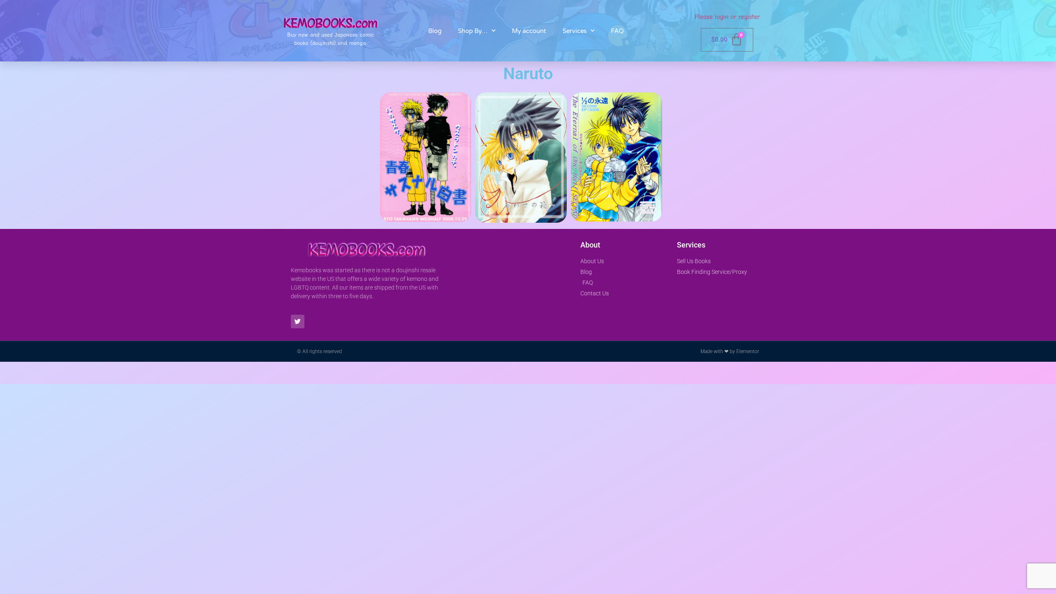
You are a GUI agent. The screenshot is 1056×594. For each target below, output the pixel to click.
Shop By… (473, 31)
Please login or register (727, 17)
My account (529, 31)
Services (575, 31)
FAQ (617, 31)
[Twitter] (297, 321)
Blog (434, 31)
